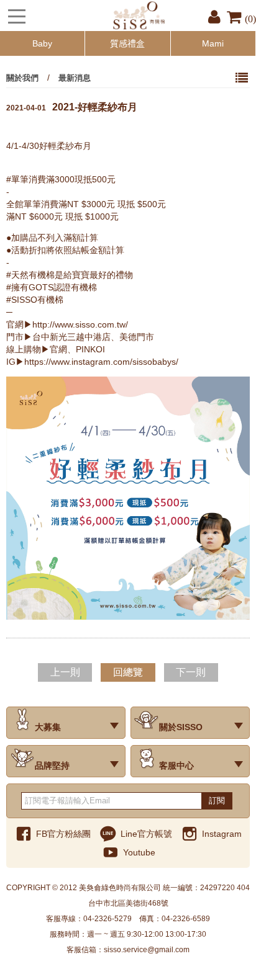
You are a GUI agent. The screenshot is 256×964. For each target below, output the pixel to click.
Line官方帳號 (146, 834)
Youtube (139, 852)
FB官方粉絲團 (63, 834)
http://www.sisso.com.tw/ (80, 324)
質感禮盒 (127, 43)
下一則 (191, 672)
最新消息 (74, 78)
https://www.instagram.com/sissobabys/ (101, 362)
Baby (42, 43)
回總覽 (128, 672)
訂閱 (217, 800)
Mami (213, 43)
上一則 (65, 672)
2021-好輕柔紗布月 (71, 106)
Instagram (222, 834)
